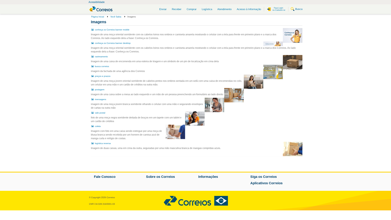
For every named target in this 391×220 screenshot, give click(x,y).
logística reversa (103, 143)
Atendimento (224, 9)
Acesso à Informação (249, 9)
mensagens (100, 99)
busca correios (102, 66)
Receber (176, 9)
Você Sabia (115, 16)
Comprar (192, 9)
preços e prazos (102, 76)
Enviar (163, 9)
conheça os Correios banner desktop (113, 43)
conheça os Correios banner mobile (112, 29)
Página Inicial (97, 16)
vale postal (100, 113)
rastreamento (101, 56)
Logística (207, 9)
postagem (99, 89)
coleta (98, 126)
